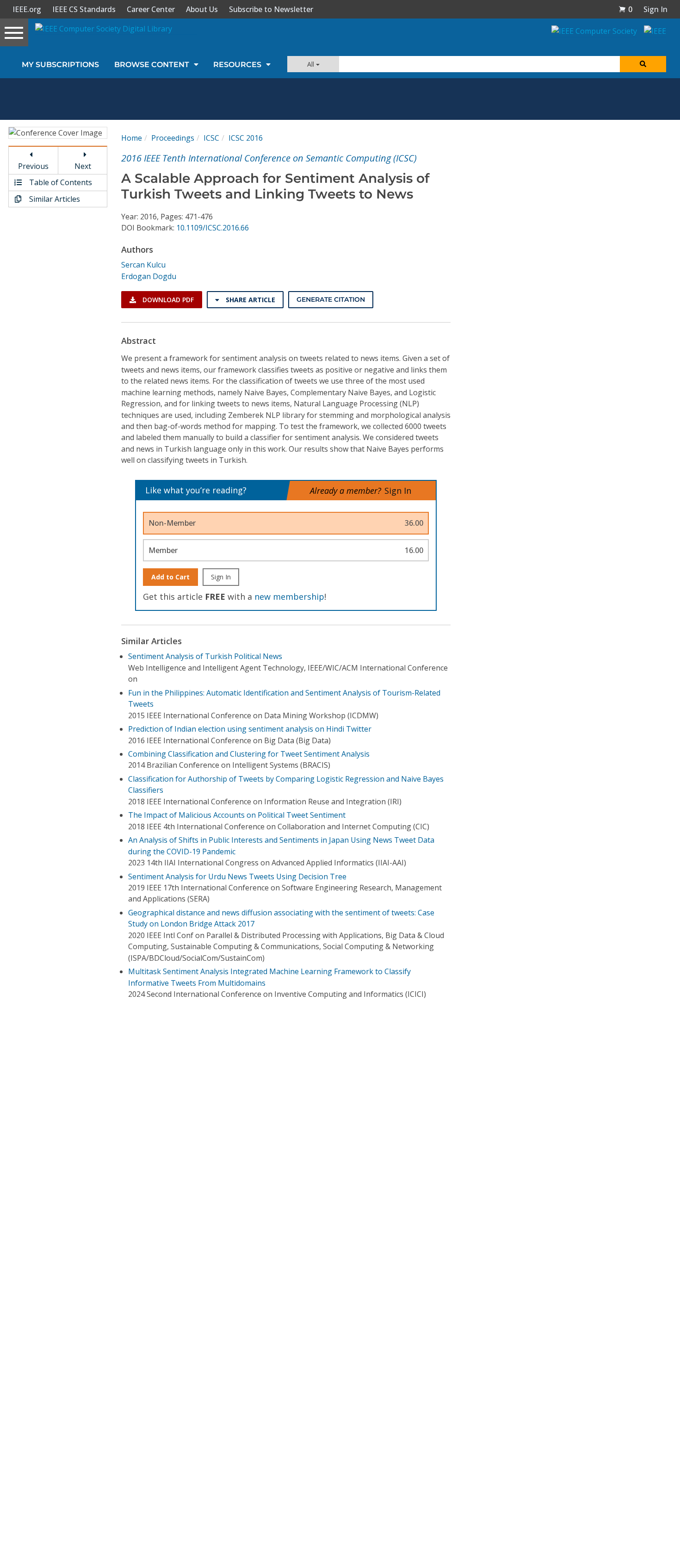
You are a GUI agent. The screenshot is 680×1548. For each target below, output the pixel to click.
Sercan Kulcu (143, 265)
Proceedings (172, 138)
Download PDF (167, 299)
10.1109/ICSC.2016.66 (212, 228)
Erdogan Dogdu (148, 276)
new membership (289, 596)
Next (82, 166)
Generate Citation (331, 299)
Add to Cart (170, 576)
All (311, 64)
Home (131, 138)
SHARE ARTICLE (249, 299)
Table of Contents (59, 182)
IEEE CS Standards (84, 9)
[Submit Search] (643, 64)
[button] (625, 9)
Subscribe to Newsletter (271, 9)
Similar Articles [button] (53, 199)
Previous (33, 166)
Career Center (151, 9)
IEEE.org (26, 9)
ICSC (211, 138)
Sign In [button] (655, 9)
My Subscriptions (60, 64)
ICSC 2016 (246, 138)
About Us (202, 9)
